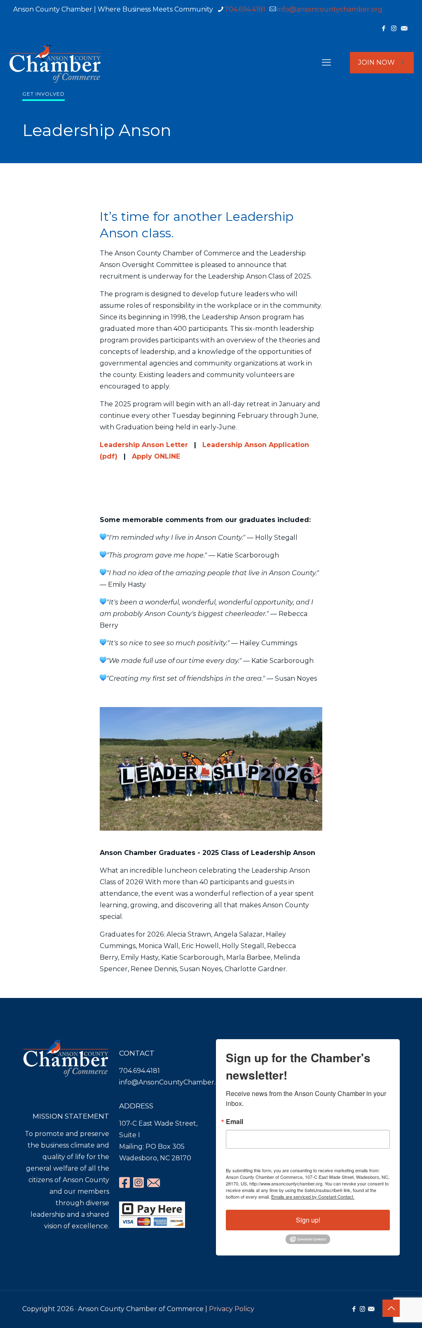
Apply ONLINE (156, 456)
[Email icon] (404, 28)
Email (234, 1121)
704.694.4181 (245, 9)
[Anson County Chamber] (55, 62)
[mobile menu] (326, 63)
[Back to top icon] (391, 1308)
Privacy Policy (231, 1309)
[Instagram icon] (394, 28)
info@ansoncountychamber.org (329, 9)
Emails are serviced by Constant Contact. (312, 1196)
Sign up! (308, 1220)
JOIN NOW (376, 62)
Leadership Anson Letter (144, 445)
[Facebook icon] (383, 28)
